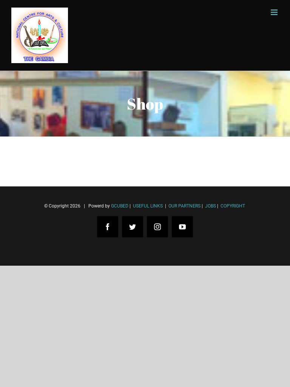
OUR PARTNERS (184, 206)
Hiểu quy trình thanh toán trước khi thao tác (73, 363)
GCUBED (119, 206)
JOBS (210, 206)
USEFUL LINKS (147, 206)
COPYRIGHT (233, 206)
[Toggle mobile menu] (275, 12)
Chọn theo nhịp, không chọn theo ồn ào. (68, 352)
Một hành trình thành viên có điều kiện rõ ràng (76, 375)
